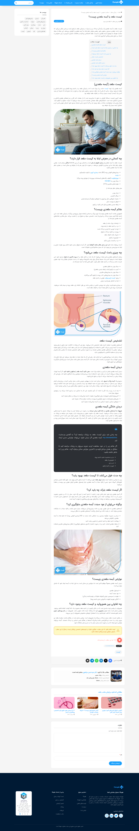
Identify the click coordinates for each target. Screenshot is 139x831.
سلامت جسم (79, 3)
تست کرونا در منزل (59, 796)
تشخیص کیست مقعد (97, 57)
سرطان (31, 28)
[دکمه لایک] (119, 640)
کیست (106, 88)
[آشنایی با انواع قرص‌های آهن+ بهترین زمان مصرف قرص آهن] (111, 703)
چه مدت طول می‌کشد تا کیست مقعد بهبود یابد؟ (104, 66)
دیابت (39, 25)
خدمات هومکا (58, 3)
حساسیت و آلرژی (24, 22)
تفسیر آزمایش (60, 803)
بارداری (37, 18)
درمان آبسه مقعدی (96, 60)
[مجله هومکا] (118, 2)
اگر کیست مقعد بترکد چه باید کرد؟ (100, 69)
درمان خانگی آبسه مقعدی (98, 63)
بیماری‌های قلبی (29, 18)
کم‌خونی (29, 31)
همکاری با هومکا (81, 800)
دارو (44, 25)
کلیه (34, 31)
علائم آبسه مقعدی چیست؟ (99, 51)
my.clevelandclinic (109, 646)
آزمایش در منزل (59, 800)
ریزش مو (43, 28)
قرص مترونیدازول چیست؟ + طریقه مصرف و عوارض (89, 711)
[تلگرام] (92, 660)
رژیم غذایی (26, 25)
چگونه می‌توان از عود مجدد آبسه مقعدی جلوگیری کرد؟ (106, 72)
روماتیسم (33, 25)
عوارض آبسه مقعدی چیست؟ (99, 75)
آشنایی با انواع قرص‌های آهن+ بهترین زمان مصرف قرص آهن (112, 711)
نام (121, 755)
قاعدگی (26, 28)
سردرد (37, 28)
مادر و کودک (69, 3)
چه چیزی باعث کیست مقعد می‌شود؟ (101, 54)
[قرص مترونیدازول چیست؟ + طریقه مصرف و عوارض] (87, 703)
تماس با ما (49, 3)
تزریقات (62, 810)
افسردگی (43, 18)
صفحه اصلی (99, 3)
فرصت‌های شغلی (81, 803)
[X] (106, 660)
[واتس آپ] (97, 660)
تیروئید (32, 22)
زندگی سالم (90, 3)
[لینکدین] (101, 660)
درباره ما (42, 3)
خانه (119, 12)
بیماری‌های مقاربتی (41, 22)
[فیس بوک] (110, 660)
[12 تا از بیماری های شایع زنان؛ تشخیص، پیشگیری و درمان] (64, 703)
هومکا (84, 796)
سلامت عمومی (105, 12)
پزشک (62, 807)
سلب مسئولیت (60, 814)
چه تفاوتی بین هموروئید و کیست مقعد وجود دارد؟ (105, 78)
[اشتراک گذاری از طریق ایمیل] (87, 660)
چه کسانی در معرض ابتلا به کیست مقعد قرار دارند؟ (105, 48)
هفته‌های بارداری (41, 31)
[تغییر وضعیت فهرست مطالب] (108, 42)
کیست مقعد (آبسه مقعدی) (99, 45)
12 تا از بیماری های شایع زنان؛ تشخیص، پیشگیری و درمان (64, 711)
